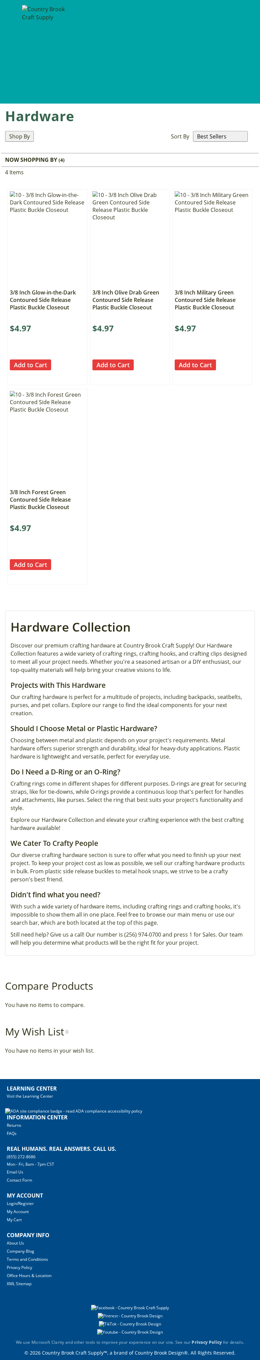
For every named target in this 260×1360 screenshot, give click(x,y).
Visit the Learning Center (30, 1096)
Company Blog (20, 1251)
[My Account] (230, 51)
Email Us (15, 1172)
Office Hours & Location (29, 1275)
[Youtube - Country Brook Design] (130, 1332)
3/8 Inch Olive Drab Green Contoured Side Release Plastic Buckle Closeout (125, 300)
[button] (57, 365)
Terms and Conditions (27, 1259)
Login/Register (20, 1203)
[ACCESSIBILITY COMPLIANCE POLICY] (73, 1111)
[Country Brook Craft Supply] (44, 52)
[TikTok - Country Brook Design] (130, 1324)
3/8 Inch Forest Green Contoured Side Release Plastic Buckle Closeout (40, 499)
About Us (15, 1243)
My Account (18, 1211)
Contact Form (19, 1180)
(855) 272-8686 (21, 1157)
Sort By (180, 136)
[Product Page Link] (47, 283)
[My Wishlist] (243, 51)
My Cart (14, 1220)
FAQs (12, 1133)
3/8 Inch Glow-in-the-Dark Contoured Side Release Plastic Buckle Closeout (43, 300)
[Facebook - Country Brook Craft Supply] (130, 1308)
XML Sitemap (19, 1284)
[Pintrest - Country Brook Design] (130, 1316)
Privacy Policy (19, 1267)
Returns (14, 1125)
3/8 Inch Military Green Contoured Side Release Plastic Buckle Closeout (205, 300)
